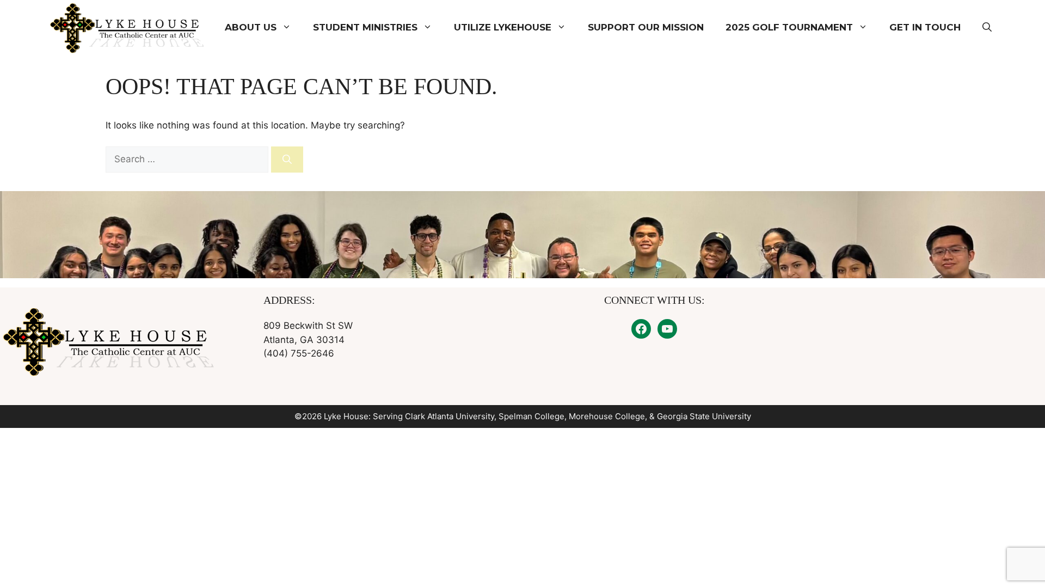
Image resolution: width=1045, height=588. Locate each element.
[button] (987, 27)
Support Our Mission (646, 27)
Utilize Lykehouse (502, 27)
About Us (250, 27)
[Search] (287, 159)
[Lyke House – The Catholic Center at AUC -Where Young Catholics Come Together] (128, 27)
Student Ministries (365, 27)
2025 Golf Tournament (789, 27)
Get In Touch (925, 27)
